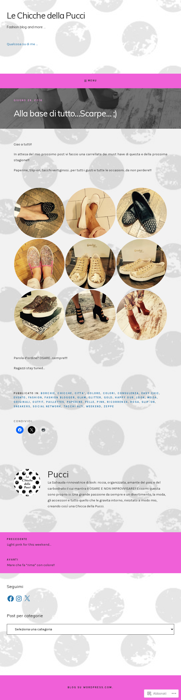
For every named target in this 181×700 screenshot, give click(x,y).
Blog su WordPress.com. (90, 687)
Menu (92, 80)
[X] (27, 598)
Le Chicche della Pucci (46, 15)
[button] (39, 213)
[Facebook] (10, 598)
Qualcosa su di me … (22, 44)
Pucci (58, 474)
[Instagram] (19, 598)
